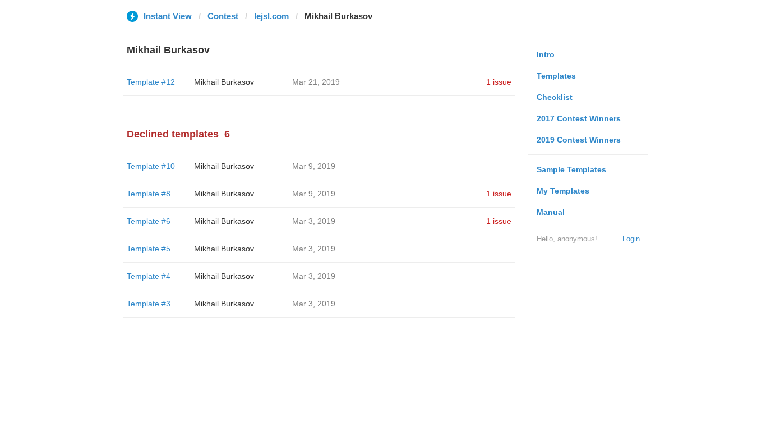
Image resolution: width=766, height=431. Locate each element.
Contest (222, 16)
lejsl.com (271, 16)
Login (631, 239)
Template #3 (148, 303)
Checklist (555, 97)
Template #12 (151, 81)
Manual (551, 212)
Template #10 (151, 166)
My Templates (563, 190)
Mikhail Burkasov (224, 81)
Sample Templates (571, 169)
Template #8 (148, 193)
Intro (546, 54)
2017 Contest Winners (579, 118)
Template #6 (148, 221)
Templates (556, 75)
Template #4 (148, 276)
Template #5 (148, 248)
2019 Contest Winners (579, 139)
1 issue (498, 81)
